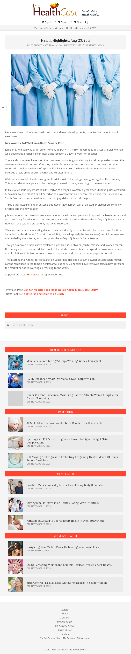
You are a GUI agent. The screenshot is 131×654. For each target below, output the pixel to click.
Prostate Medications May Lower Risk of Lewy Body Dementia (64, 485)
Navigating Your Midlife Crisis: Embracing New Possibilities (62, 547)
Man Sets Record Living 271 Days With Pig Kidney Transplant (63, 361)
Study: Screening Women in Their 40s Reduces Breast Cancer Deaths (69, 564)
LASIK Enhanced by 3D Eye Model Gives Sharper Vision (60, 378)
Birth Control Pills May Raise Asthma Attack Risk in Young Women (66, 582)
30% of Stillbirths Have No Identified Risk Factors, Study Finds (64, 423)
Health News (96, 45)
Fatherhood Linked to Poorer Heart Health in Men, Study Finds (65, 520)
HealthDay (33, 274)
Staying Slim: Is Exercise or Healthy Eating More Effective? (62, 502)
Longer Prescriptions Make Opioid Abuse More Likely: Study (61, 289)
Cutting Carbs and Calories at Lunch (41, 293)
